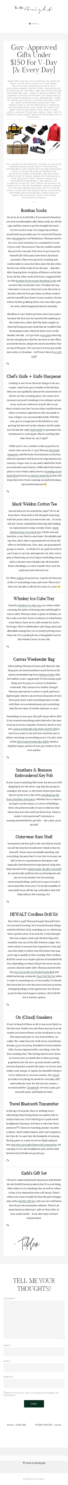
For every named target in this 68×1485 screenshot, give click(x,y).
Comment (10, 1298)
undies (20, 578)
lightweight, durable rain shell (45, 869)
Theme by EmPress (34, 1479)
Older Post (20, 1424)
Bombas (17, 238)
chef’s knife (36, 429)
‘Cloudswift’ (32, 1087)
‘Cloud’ (55, 1075)
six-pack (46, 335)
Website (8, 1377)
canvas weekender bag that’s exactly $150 (35, 729)
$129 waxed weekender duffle (33, 741)
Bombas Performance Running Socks (35, 280)
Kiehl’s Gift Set (27, 1201)
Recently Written (43, 1424)
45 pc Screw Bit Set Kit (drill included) (34, 972)
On (17, 1045)
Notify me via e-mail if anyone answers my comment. (31, 1394)
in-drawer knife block (40, 475)
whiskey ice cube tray (29, 605)
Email (7, 1361)
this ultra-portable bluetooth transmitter (34, 1144)
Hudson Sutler (47, 674)
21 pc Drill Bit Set (46, 976)
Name (7, 1345)
